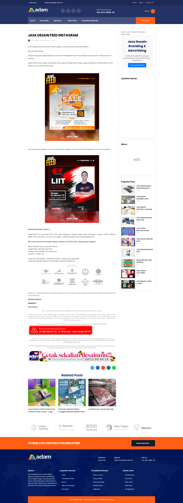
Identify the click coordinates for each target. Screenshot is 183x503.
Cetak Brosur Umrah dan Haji (100, 409)
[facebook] (63, 11)
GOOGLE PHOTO (34, 299)
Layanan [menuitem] (57, 20)
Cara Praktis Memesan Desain (142, 229)
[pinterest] (79, 11)
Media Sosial (98, 485)
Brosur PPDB (97, 478)
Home (135, 2)
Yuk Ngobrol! (129, 489)
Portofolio (128, 478)
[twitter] (68, 11)
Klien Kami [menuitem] (72, 20)
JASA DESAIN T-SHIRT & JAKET (144, 282)
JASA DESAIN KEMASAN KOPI (144, 250)
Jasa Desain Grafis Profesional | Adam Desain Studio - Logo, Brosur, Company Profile (41, 410)
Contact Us (149, 2)
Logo (63, 475)
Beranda (31, 30)
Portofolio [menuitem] (44, 20)
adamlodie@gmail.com (54, 3)
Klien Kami (128, 485)
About (141, 2)
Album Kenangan (68, 485)
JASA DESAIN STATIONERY (141, 272)
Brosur (64, 482)
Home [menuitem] (32, 20)
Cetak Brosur (129, 475)
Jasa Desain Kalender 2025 (144, 240)
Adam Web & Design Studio (40, 40)
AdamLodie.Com (90, 499)
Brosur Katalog (98, 482)
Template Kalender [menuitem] (89, 20)
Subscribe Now (142, 443)
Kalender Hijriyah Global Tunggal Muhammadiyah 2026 (71, 410)
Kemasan (65, 489)
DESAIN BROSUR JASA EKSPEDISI (144, 261)
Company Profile (68, 478)
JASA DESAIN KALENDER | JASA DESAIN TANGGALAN (143, 197)
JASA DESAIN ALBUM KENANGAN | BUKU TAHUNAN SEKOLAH (143, 187)
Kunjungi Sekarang (137, 65)
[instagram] (73, 11)
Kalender (96, 489)
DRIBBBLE (32, 303)
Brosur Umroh (98, 475)
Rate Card (129, 482)
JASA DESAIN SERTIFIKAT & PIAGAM (144, 208)
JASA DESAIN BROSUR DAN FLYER (144, 219)
